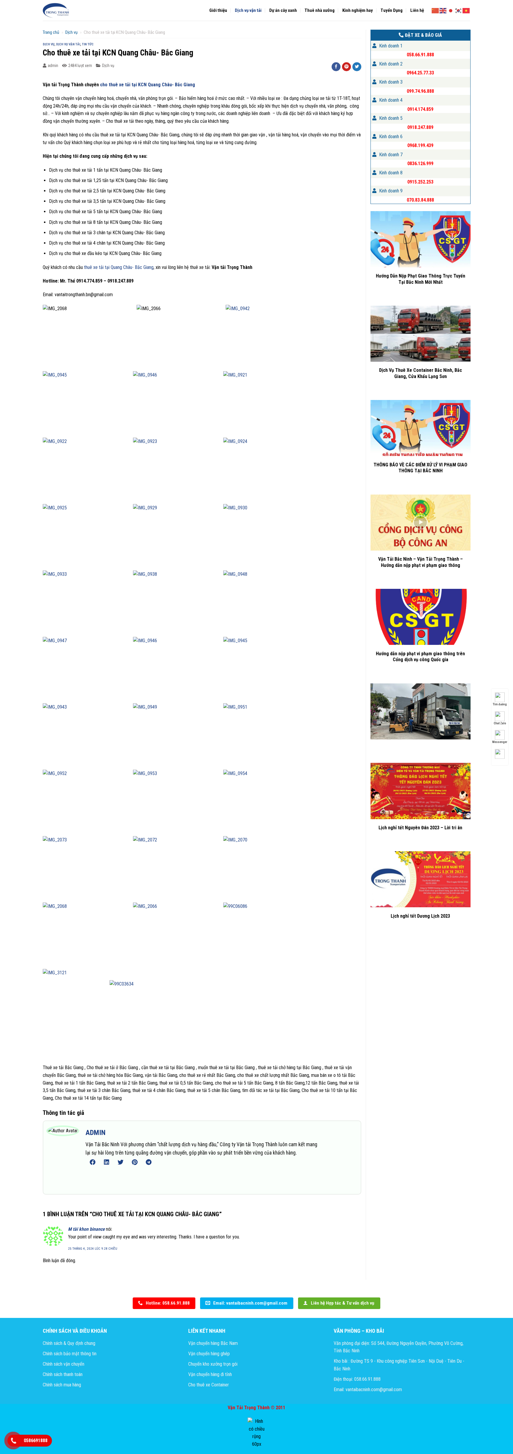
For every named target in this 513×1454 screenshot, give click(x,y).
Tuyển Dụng (392, 10)
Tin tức (88, 44)
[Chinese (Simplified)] (435, 10)
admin (53, 65)
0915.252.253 (420, 182)
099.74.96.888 (420, 91)
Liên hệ (417, 10)
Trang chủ (51, 32)
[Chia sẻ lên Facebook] (336, 66)
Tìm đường (500, 704)
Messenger (499, 742)
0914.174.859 (420, 109)
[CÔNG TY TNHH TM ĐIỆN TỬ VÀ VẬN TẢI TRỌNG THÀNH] (56, 10)
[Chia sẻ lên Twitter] (356, 66)
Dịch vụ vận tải (248, 10)
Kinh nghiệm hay (357, 10)
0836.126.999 (420, 163)
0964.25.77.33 (420, 73)
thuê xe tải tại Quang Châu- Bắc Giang (118, 267)
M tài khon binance (86, 1229)
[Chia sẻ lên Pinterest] (346, 66)
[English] (443, 10)
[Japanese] (451, 10)
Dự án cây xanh (283, 10)
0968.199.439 (420, 145)
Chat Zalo (500, 723)
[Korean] (459, 10)
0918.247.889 (420, 127)
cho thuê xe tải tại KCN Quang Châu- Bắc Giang (147, 84)
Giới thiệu (218, 10)
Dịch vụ (71, 32)
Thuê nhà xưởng (320, 10)
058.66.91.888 (420, 55)
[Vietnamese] (466, 10)
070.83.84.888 (420, 200)
